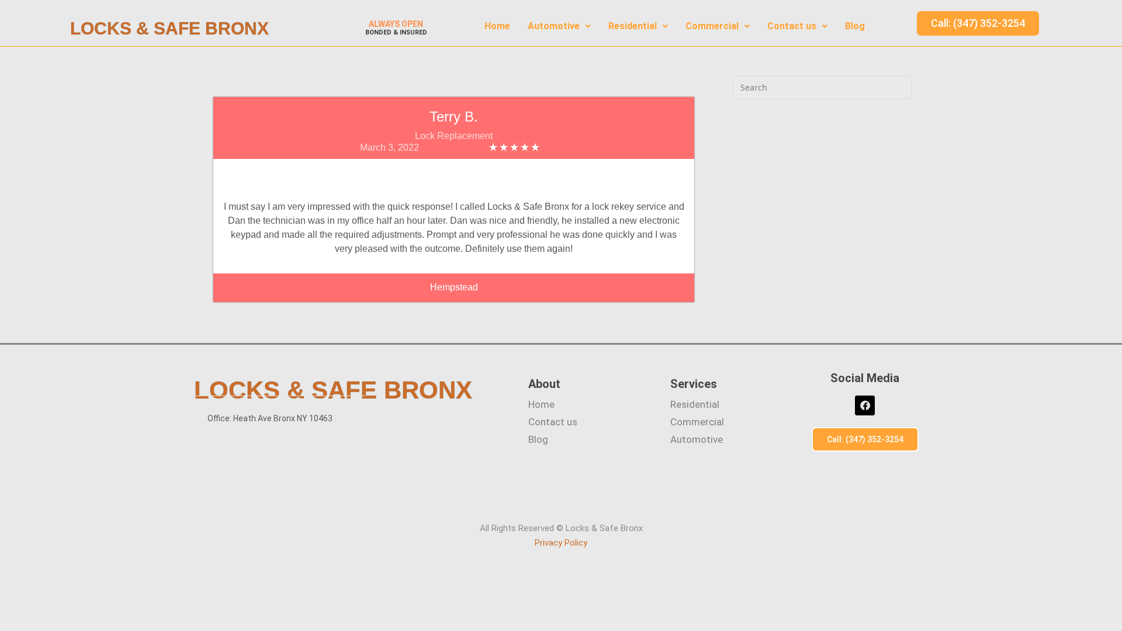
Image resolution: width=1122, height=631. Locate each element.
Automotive (554, 26)
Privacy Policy (561, 543)
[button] (559, 26)
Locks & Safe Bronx (169, 28)
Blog (855, 26)
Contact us (791, 26)
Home (497, 26)
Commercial (712, 26)
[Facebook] (865, 405)
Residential (632, 26)
